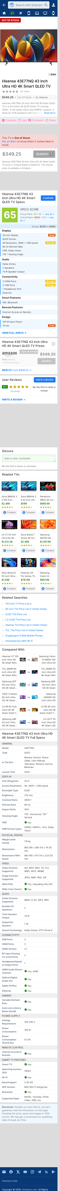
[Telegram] (39, 1172)
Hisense (43, 97)
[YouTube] (25, 1172)
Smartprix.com (29, 1189)
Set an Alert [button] (9, 141)
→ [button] (17, 370)
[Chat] (12, 13)
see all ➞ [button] (49, 214)
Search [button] (42, 154)
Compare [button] (48, 198)
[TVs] (45, 13)
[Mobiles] (29, 13)
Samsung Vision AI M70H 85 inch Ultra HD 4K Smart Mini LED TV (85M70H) (48, 575)
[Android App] (53, 1172)
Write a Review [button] (45, 379)
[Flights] (20, 13)
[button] (29, 333)
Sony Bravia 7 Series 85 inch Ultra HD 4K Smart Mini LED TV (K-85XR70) (28, 536)
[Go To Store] (15, 354)
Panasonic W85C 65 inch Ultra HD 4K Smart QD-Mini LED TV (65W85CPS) (47, 498)
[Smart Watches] (53, 13)
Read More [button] (50, 113)
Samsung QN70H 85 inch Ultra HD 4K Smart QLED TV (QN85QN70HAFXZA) (48, 536)
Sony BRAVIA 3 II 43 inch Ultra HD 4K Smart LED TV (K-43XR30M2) (28, 498)
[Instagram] (32, 1172)
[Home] (4, 13)
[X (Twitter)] (18, 1172)
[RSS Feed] (46, 1172)
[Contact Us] (4, 1172)
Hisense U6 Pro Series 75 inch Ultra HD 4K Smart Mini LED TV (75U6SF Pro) (28, 575)
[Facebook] (11, 1172)
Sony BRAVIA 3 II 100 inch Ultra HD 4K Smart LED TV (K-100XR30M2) (9, 498)
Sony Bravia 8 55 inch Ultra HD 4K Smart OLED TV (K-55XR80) (9, 575)
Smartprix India (9, 1181)
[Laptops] (37, 13)
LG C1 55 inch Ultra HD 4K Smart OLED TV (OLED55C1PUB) (9, 536)
